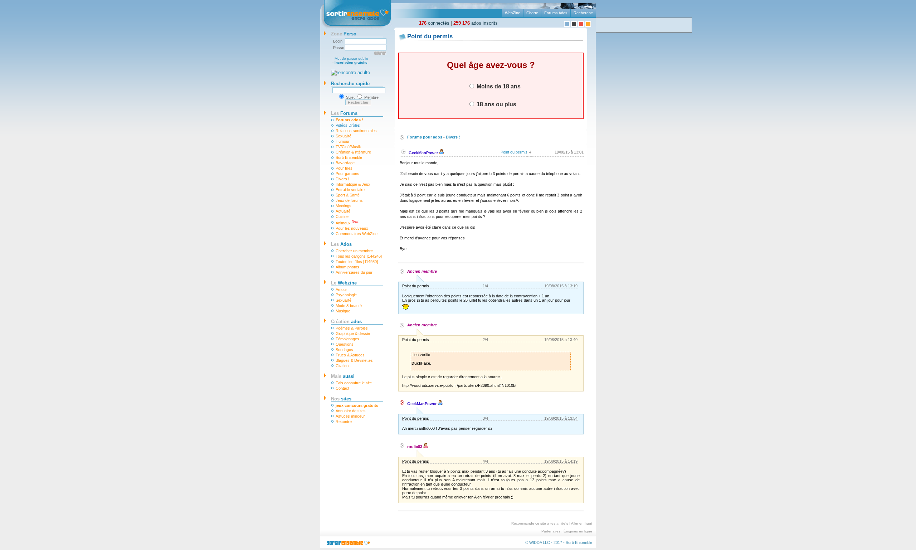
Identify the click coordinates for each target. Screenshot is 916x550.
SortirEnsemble (349, 157)
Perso (343, 33)
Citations (343, 366)
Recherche (583, 13)
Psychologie (346, 295)
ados (346, 321)
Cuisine (342, 216)
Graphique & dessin (353, 333)
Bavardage (345, 163)
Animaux (348, 222)
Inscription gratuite (351, 62)
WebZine (512, 13)
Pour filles (344, 168)
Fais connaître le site (354, 383)
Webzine (344, 283)
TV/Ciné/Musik (348, 147)
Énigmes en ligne (578, 531)
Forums (344, 113)
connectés (434, 23)
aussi (343, 376)
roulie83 (415, 446)
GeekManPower (424, 153)
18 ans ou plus (495, 104)
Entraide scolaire (350, 190)
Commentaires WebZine (356, 234)
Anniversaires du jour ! (355, 272)
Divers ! (342, 179)
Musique (343, 311)
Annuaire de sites (351, 411)
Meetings (343, 206)
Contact (342, 388)
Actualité (343, 211)
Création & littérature (353, 152)
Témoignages (347, 339)
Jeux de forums (349, 200)
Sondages (344, 349)
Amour (341, 289)
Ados (341, 244)
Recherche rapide (350, 83)
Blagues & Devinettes (354, 360)
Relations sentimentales (356, 130)
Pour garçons (347, 173)
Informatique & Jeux (353, 184)
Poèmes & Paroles (352, 328)
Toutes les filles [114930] (357, 261)
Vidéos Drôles (348, 125)
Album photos (347, 267)
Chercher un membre (354, 251)
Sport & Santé (348, 195)
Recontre (344, 421)
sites (341, 398)
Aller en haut (581, 523)
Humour (343, 141)
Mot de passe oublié (351, 58)
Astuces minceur (350, 416)
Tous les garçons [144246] (359, 256)
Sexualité (343, 136)
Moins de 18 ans (498, 86)
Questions (345, 344)
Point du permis (514, 152)
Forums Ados (555, 13)
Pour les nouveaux (352, 228)
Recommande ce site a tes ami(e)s (539, 523)
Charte (532, 13)
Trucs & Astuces (350, 355)
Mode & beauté (349, 305)
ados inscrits (475, 23)
